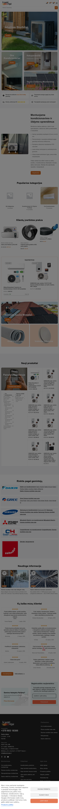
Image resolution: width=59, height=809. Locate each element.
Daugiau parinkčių (44, 789)
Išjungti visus (44, 795)
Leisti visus (44, 801)
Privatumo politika (7, 805)
